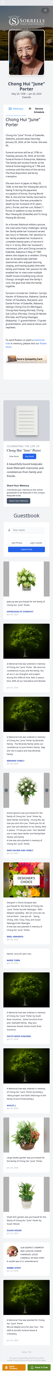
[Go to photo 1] (25, 806)
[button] (26, 578)
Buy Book (29, 456)
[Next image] (46, 790)
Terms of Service (34, 1360)
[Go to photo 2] (27, 806)
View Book (14, 456)
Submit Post (26, 549)
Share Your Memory (18, 500)
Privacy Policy (18, 1360)
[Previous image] (6, 790)
